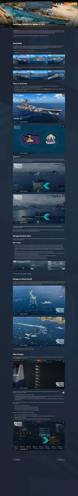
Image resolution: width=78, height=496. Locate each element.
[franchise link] (56, 4)
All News (16, 8)
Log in (72, 0)
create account (76, 0)
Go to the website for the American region (36, 4)
